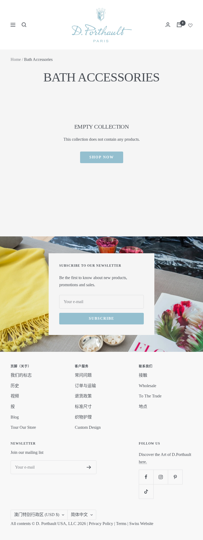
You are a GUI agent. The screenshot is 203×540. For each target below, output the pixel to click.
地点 (143, 406)
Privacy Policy (101, 523)
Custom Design (88, 427)
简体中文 (79, 514)
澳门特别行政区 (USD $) (36, 514)
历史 (15, 385)
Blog (15, 417)
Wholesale (147, 385)
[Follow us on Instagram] (160, 477)
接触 (143, 375)
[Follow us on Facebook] (146, 477)
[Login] (167, 24)
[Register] (89, 467)
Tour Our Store (23, 427)
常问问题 (83, 375)
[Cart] (179, 24)
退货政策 (83, 396)
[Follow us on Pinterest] (175, 477)
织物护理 (83, 417)
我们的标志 (21, 375)
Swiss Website (141, 523)
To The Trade (150, 396)
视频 (15, 396)
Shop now (101, 157)
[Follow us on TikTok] (146, 491)
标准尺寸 (83, 406)
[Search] (24, 24)
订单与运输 (85, 385)
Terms (121, 523)
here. (143, 462)
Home (16, 59)
